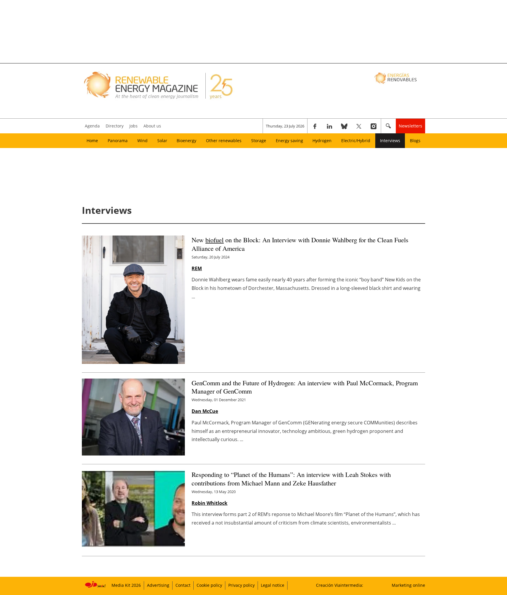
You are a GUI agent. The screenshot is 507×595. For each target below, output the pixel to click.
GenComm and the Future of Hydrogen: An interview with (305, 387)
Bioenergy (186, 140)
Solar (162, 140)
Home (92, 140)
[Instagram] (373, 126)
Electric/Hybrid (355, 140)
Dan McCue (205, 411)
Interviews (390, 140)
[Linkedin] (329, 126)
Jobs (133, 126)
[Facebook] (314, 126)
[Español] (396, 77)
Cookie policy (209, 585)
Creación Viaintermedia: (339, 585)
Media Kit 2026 (126, 585)
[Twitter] (358, 126)
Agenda (92, 126)
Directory (115, 126)
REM (197, 268)
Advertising (158, 585)
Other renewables (223, 140)
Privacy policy (241, 585)
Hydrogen (322, 140)
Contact (182, 585)
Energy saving (289, 140)
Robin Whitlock (209, 503)
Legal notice (272, 585)
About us (152, 126)
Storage (258, 140)
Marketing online (408, 585)
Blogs (415, 140)
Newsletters (410, 126)
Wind (142, 140)
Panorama (118, 140)
